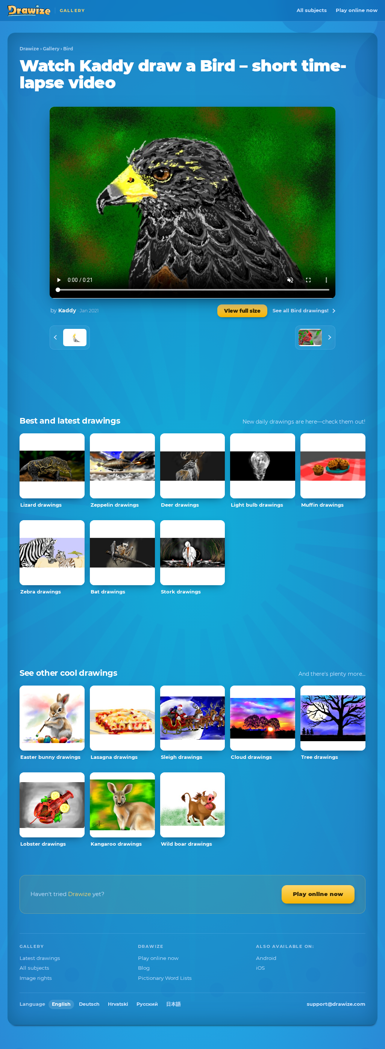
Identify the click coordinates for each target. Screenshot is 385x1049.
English (61, 1004)
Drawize (29, 48)
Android (266, 958)
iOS (260, 968)
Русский (147, 1004)
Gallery (51, 48)
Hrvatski (118, 1004)
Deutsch (89, 1004)
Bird (68, 48)
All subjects (312, 10)
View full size (242, 311)
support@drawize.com (336, 1004)
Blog (144, 968)
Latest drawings (40, 958)
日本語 (173, 1004)
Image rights (36, 978)
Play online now (356, 10)
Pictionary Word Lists (165, 978)
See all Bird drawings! (301, 310)
